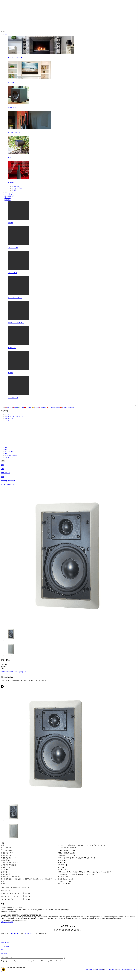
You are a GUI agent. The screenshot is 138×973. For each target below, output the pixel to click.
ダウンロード (9, 451)
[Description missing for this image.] (8, 29)
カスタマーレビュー (11, 457)
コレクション (9, 192)
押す (6, 453)
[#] (1, 971)
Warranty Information (11, 455)
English (9, 407)
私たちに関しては (5, 942)
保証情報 (120, 969)
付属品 (14, 190)
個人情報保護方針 (110, 969)
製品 (6, 34)
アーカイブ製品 (17, 188)
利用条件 (100, 969)
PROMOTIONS (9, 196)
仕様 (6, 449)
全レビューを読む (7, 922)
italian (22, 407)
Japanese (44, 407)
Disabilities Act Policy (130, 969)
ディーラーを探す (5, 946)
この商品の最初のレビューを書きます (13, 672)
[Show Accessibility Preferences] (3, 969)
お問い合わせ (4, 953)
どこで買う (8, 194)
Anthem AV (15, 186)
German (29, 407)
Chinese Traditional (68, 407)
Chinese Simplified (54, 407)
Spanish (36, 407)
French (16, 407)
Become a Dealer (91, 969)
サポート (8, 198)
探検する (8, 200)
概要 (6, 447)
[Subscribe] (64, 958)
